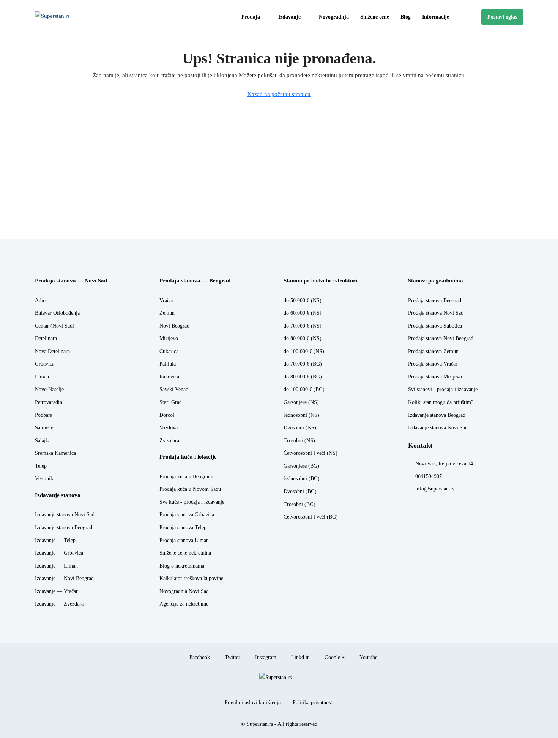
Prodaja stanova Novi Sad (435, 313)
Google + (334, 657)
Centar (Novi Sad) (54, 326)
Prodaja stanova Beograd (434, 300)
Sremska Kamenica (55, 453)
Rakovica (169, 377)
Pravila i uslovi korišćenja (253, 702)
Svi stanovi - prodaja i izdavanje (443, 389)
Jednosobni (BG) (302, 478)
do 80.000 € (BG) (303, 377)
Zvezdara (169, 440)
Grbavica (44, 364)
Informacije (435, 17)
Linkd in (300, 657)
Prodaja (250, 17)
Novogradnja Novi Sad (184, 591)
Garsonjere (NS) (301, 402)
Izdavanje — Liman (56, 566)
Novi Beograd (174, 326)
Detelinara (46, 338)
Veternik (44, 478)
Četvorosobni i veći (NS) (310, 453)
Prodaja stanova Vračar (432, 364)
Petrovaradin (48, 402)
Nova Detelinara (52, 351)
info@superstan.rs (434, 489)
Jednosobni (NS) (301, 415)
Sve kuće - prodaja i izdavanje (191, 502)
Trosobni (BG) (299, 504)
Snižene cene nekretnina (185, 553)
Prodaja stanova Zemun (433, 351)
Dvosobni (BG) (300, 491)
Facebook (199, 657)
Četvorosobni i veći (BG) (311, 517)
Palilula (167, 364)
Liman (42, 377)
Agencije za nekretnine (183, 604)
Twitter (231, 657)
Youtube (367, 657)
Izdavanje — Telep (55, 540)
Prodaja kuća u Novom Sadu (190, 489)
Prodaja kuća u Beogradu (186, 476)
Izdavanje (289, 17)
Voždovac (169, 427)
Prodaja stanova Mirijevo (435, 377)
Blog (405, 17)
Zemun (167, 313)
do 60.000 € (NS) (303, 313)
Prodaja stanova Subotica (435, 326)
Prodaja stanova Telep (182, 527)
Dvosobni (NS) (300, 427)
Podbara (43, 415)
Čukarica (168, 351)
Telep (41, 466)
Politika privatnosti (313, 702)
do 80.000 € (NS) (303, 338)
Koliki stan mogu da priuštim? (440, 402)
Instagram (265, 657)
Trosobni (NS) (299, 440)
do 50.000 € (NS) (303, 300)
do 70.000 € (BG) (303, 364)
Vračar (166, 300)
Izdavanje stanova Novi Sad (65, 514)
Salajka (42, 440)
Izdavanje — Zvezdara (59, 604)
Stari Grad (170, 402)
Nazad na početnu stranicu (279, 94)
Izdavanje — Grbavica (59, 553)
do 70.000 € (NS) (303, 326)
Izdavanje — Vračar (56, 591)
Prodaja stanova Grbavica (186, 514)
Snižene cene (374, 17)
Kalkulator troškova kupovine (191, 578)
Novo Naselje (49, 389)
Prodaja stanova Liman (184, 540)
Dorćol (166, 415)
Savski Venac (173, 389)
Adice (41, 300)
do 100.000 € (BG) (304, 389)
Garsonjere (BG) (301, 466)
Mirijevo (168, 338)
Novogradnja (334, 17)
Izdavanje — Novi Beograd (64, 578)
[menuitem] (470, 17)
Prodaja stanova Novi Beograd (440, 338)
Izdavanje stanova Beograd (63, 527)
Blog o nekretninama (181, 566)
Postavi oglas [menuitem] (502, 17)
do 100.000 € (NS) (304, 351)
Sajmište (44, 427)
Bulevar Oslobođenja (57, 313)
